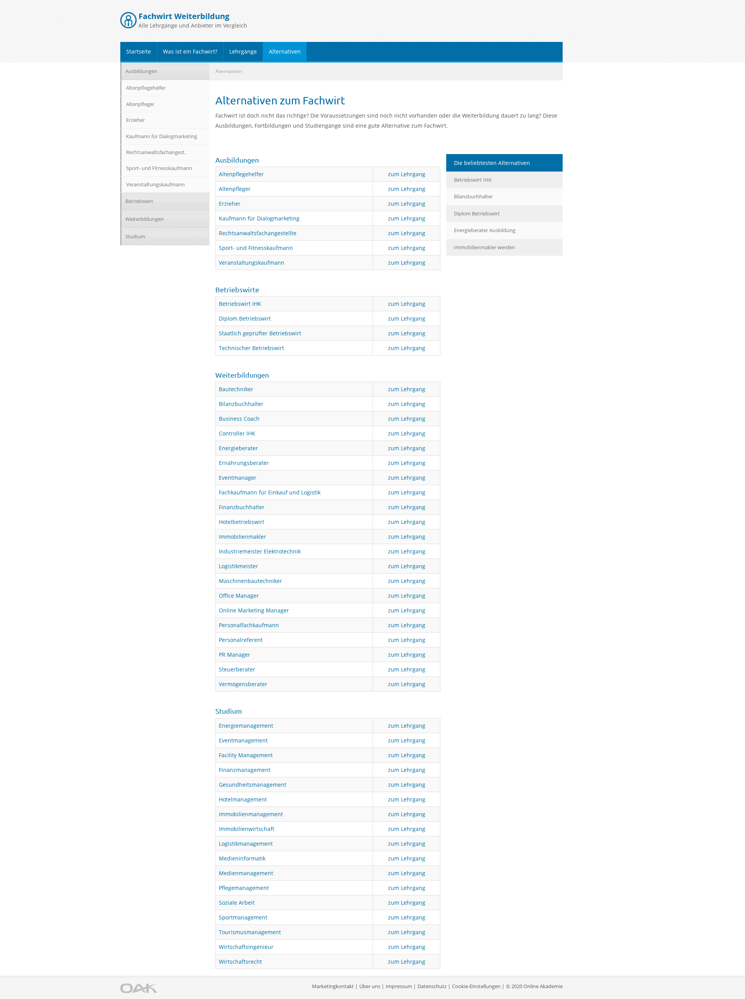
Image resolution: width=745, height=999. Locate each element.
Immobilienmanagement (251, 814)
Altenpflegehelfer (241, 174)
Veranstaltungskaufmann (251, 262)
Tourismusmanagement (250, 932)
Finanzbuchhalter (242, 507)
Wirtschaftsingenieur (246, 946)
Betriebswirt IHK (240, 303)
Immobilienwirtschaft (246, 828)
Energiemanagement (246, 725)
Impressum (399, 986)
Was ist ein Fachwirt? (190, 51)
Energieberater (238, 448)
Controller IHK (237, 433)
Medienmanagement (246, 873)
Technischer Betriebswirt (251, 348)
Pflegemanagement (244, 887)
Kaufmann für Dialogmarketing (259, 218)
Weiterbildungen (242, 375)
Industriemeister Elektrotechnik (260, 551)
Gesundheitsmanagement (252, 784)
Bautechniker (236, 389)
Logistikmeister (238, 566)
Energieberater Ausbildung (484, 230)
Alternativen (285, 51)
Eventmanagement (243, 740)
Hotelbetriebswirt (241, 522)
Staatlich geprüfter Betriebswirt (260, 333)
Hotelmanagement (243, 799)
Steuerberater (237, 669)
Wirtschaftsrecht (240, 961)
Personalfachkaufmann (249, 625)
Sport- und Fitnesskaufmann (256, 247)
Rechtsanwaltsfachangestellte (257, 233)
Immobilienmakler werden (484, 247)
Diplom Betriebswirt (245, 318)
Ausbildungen (237, 160)
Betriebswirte (237, 289)
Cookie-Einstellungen (476, 986)
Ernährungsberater (244, 463)
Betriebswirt (139, 201)
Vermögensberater (243, 684)
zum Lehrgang (406, 174)
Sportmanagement (243, 917)
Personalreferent (241, 639)
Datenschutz (432, 986)
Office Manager (239, 595)
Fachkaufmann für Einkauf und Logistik (270, 492)
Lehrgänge (243, 51)
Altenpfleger (235, 189)
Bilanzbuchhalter (241, 404)
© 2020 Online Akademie (534, 986)
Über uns (369, 986)
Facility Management (246, 755)
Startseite (138, 51)
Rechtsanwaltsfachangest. (156, 152)
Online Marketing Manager (254, 610)
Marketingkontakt (333, 986)
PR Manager (234, 654)
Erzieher (230, 203)
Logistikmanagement (246, 843)
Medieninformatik (242, 858)
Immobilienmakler (242, 536)
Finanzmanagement (244, 770)
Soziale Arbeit (237, 902)
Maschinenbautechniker (250, 580)
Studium (228, 711)
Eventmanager (237, 477)
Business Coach (239, 418)
